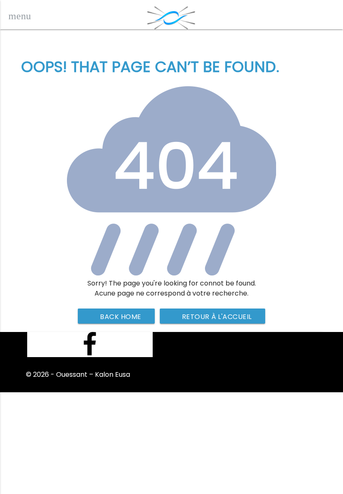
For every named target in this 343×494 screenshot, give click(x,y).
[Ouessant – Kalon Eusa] (171, 15)
